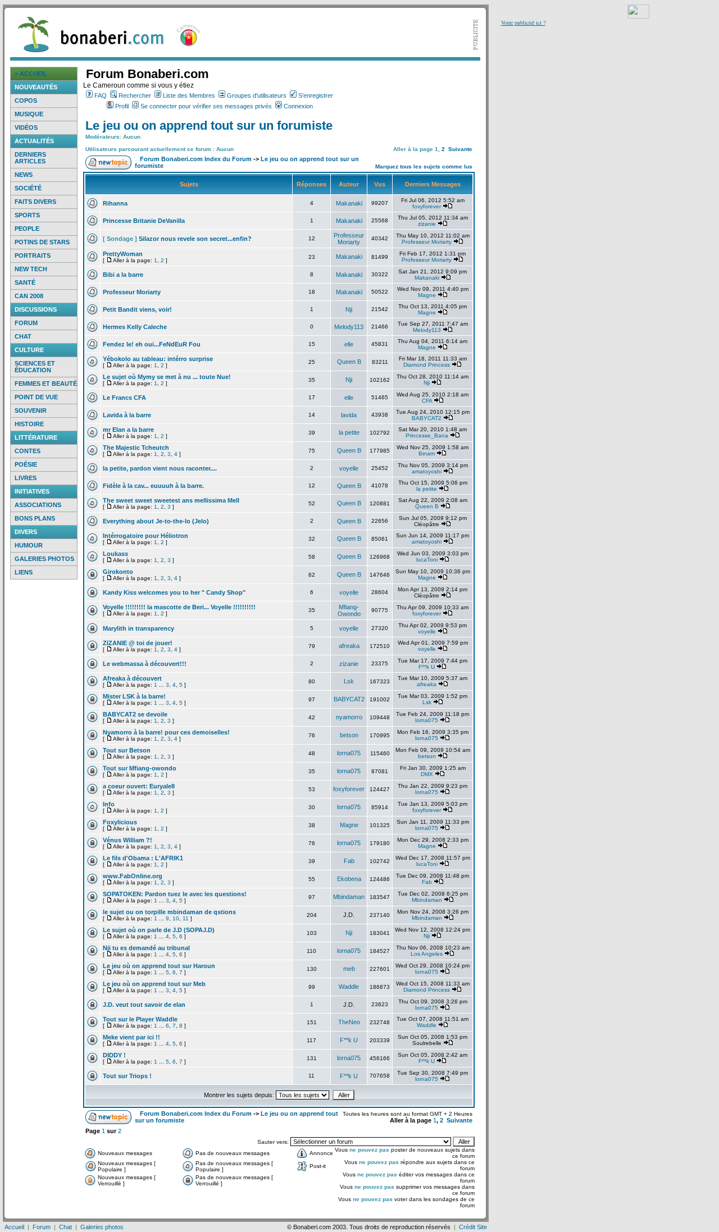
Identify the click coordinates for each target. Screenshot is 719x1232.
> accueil (31, 73)
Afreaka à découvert (132, 678)
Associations (38, 504)
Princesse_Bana (427, 435)
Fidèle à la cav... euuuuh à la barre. (153, 485)
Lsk (349, 681)
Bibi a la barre (123, 274)
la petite (349, 432)
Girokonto (118, 571)
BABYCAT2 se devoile (135, 714)
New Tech (31, 269)
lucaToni (427, 559)
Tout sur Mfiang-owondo (139, 768)
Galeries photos (44, 558)
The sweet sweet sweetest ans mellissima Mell (171, 500)
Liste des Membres (189, 95)
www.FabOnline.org (132, 876)
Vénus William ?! (127, 840)
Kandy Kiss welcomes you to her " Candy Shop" (174, 592)
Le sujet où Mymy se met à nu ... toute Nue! (167, 376)
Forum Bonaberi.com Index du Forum (196, 159)
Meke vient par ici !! (131, 1037)
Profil (122, 106)
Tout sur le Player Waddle (140, 1019)
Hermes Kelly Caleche (135, 326)
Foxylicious (120, 822)
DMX (427, 774)
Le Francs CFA (124, 397)
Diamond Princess (426, 365)
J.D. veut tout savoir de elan (144, 1004)
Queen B (349, 361)
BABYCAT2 (427, 418)
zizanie (427, 224)
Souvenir (31, 410)
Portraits (33, 255)
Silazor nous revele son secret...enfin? (195, 238)
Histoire (29, 424)
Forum (26, 323)
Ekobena (349, 878)
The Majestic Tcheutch (136, 447)
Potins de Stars (42, 242)
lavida (349, 415)
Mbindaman (349, 896)
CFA (427, 401)
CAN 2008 (29, 296)
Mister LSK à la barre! (134, 696)
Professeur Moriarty (349, 238)
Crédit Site (473, 1227)
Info (109, 804)
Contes (27, 451)
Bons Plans (35, 518)
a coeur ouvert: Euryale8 (139, 786)
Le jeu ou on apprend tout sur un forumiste (209, 125)
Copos (26, 100)
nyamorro (349, 717)
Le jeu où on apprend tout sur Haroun (159, 965)
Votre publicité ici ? (523, 22)
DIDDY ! (114, 1055)
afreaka (349, 645)
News (24, 174)
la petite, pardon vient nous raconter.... (160, 468)
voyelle (348, 468)
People (27, 228)
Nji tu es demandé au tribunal (146, 947)
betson (349, 735)
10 (175, 918)
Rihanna (115, 203)
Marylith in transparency (138, 628)
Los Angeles (427, 954)
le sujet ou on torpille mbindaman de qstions (169, 912)
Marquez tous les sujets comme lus (423, 166)
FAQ (100, 95)
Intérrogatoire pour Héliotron (145, 535)
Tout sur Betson (127, 750)
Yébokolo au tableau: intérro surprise (158, 358)
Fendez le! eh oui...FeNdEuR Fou (152, 344)
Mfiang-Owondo (349, 610)
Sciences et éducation (35, 366)
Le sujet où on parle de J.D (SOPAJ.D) (159, 930)
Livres (26, 477)
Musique (29, 114)
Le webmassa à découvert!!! (144, 663)
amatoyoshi (427, 471)
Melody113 (348, 326)
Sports (27, 215)
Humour (29, 545)
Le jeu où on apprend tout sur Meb (154, 983)
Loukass (115, 553)
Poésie (26, 464)
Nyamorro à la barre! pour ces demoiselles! (166, 732)
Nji (348, 309)
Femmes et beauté (46, 383)
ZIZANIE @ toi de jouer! (137, 643)
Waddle (349, 986)
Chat (23, 336)
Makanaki (349, 203)
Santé (25, 282)
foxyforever (426, 206)
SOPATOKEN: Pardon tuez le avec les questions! (175, 894)
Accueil (14, 1227)
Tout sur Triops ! (127, 1076)
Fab (349, 860)
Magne (427, 295)
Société (28, 188)
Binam (426, 453)
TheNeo (349, 1022)
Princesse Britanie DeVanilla (144, 220)
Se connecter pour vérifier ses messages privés (206, 106)
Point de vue (36, 397)
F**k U (426, 667)
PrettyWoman (123, 253)
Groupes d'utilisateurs (256, 95)
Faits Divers (35, 201)
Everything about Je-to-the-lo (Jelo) (156, 521)
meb (349, 968)
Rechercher (135, 95)
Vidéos (26, 127)
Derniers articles (30, 158)
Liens (24, 572)
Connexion (298, 106)
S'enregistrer (315, 95)
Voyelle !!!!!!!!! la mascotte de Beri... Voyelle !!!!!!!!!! (179, 607)
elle (348, 344)
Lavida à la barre (127, 415)
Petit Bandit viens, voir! (137, 309)
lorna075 (426, 720)
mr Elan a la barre (128, 429)
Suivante (460, 149)
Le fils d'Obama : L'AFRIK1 (143, 858)
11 (186, 918)
